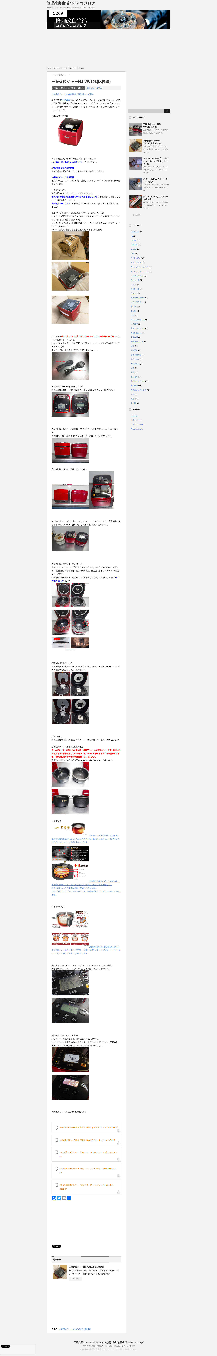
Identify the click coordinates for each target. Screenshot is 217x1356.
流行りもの (135, 359)
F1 (132, 236)
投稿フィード (136, 420)
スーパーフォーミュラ (139, 271)
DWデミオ (135, 232)
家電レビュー (91, 88)
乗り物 (133, 306)
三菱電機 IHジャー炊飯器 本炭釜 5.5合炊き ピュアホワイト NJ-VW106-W (89, 1128)
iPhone (133, 240)
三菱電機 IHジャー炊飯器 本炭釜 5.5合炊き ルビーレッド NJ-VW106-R (87, 1140)
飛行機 (133, 403)
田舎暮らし (135, 364)
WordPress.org (137, 429)
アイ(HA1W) (136, 258)
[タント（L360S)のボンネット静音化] (135, 207)
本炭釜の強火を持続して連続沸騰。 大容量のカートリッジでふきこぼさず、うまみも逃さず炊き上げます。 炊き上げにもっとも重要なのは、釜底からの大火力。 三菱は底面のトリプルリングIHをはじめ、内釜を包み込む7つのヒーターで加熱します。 (86, 888)
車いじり (73, 68)
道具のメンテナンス (139, 390)
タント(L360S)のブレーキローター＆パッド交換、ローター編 (156, 161)
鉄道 (132, 394)
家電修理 (134, 337)
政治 (132, 346)
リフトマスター (137, 302)
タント (133, 293)
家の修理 (134, 324)
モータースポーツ (138, 298)
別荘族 (133, 311)
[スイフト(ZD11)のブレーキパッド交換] (135, 189)
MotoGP (134, 245)
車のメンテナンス (60, 68)
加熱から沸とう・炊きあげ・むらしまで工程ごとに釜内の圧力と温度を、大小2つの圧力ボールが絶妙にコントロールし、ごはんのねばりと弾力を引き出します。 (86, 950)
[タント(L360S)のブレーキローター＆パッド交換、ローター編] (135, 169)
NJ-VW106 (99, 88)
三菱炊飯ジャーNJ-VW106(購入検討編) (86, 1267)
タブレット (135, 289)
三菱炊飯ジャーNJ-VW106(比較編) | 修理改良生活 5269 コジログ (108, 1342)
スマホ (81, 68)
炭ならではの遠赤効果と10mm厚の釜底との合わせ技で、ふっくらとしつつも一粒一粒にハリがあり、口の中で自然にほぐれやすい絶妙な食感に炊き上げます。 (85, 838)
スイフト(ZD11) (137, 276)
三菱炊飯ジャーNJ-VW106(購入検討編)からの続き (73, 94)
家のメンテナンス (138, 320)
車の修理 (134, 386)
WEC (133, 254)
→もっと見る (135, 215)
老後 (132, 372)
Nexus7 (134, 249)
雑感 (132, 399)
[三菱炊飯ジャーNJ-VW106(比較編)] (135, 135)
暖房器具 (134, 350)
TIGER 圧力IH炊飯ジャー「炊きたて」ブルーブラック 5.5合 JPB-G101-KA (88, 1171)
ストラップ (135, 280)
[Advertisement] (108, 47)
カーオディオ (136, 262)
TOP (49, 68)
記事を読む (75, 1279)
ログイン (134, 416)
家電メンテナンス (138, 328)
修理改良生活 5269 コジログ (71, 3)
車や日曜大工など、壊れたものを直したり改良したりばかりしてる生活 (108, 1346)
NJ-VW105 (65, 100)
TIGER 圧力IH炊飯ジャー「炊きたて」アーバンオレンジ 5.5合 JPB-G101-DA (86, 1187)
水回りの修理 (136, 355)
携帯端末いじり (137, 342)
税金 (132, 368)
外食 (132, 315)
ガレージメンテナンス (139, 267)
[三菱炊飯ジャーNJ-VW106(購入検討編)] (60, 1278)
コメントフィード (138, 425)
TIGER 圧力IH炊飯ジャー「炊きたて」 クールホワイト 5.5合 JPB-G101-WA (88, 1154)
